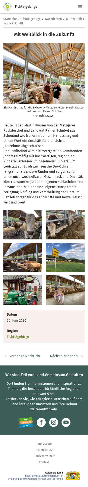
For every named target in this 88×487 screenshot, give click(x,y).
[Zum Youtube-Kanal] (66, 422)
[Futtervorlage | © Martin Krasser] (65, 224)
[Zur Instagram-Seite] (53, 422)
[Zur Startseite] (9, 7)
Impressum (44, 443)
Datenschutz (44, 450)
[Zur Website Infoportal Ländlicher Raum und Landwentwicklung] (25, 422)
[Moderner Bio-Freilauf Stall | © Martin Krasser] (22, 257)
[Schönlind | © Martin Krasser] (65, 257)
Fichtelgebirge (31, 19)
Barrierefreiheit (44, 456)
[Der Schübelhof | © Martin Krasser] (22, 290)
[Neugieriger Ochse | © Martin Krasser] (22, 224)
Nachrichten (53, 19)
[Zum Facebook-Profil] (41, 422)
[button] (80, 6)
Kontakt (44, 462)
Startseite (10, 19)
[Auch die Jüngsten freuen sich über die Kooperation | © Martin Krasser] (65, 290)
